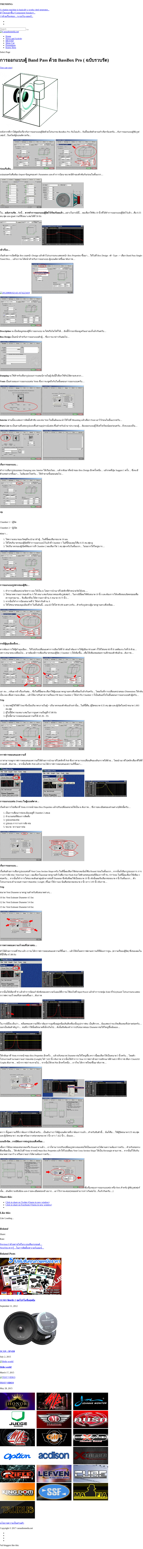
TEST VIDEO (7, 1383)
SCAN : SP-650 (7, 1351)
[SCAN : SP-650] (30, 1346)
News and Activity (14, 38)
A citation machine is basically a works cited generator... (24, 10)
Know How (11, 47)
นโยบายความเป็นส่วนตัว (12, 1523)
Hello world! (6, 1367)
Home (8, 36)
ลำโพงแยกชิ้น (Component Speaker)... (17, 13)
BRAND (10, 41)
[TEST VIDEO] (7, 1377)
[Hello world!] (7, 1361)
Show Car (10, 43)
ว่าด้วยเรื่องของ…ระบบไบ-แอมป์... (16, 16)
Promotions (11, 45)
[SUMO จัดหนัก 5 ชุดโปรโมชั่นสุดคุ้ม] (30, 1294)
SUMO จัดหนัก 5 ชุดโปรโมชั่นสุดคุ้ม (17, 1300)
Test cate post (6, 67)
